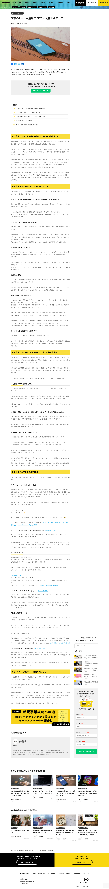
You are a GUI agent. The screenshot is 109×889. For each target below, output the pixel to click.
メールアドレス (81, 732)
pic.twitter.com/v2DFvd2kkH (60, 643)
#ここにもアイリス (49, 522)
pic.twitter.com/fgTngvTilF (27, 525)
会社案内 (51, 3)
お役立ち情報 (60, 3)
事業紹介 (43, 3)
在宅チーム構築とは (24, 3)
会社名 (78, 714)
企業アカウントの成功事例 (24, 121)
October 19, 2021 (43, 591)
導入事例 (35, 3)
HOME (14, 3)
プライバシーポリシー (84, 882)
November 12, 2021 (50, 530)
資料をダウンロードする (86, 751)
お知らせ (69, 3)
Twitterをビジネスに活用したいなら (27, 125)
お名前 (78, 723)
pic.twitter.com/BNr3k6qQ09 (48, 585)
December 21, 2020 (39, 649)
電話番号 (78, 741)
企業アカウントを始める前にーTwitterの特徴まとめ (32, 108)
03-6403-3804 (25, 883)
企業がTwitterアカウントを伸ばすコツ (28, 112)
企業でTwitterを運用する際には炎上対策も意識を (31, 117)
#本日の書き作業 (16, 575)
